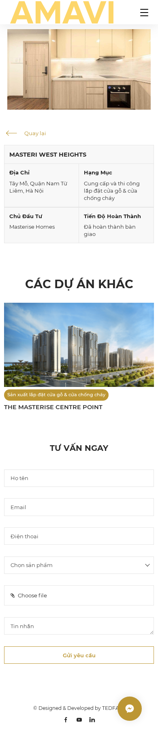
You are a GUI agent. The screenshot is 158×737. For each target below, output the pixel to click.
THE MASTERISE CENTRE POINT (53, 407)
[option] (79, 69)
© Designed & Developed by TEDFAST (79, 708)
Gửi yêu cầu (79, 655)
